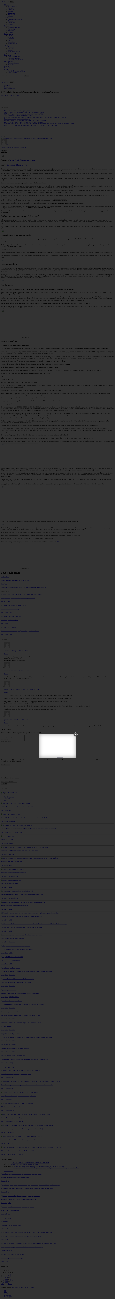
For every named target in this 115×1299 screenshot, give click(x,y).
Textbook (58, 757)
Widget (61, 757)
